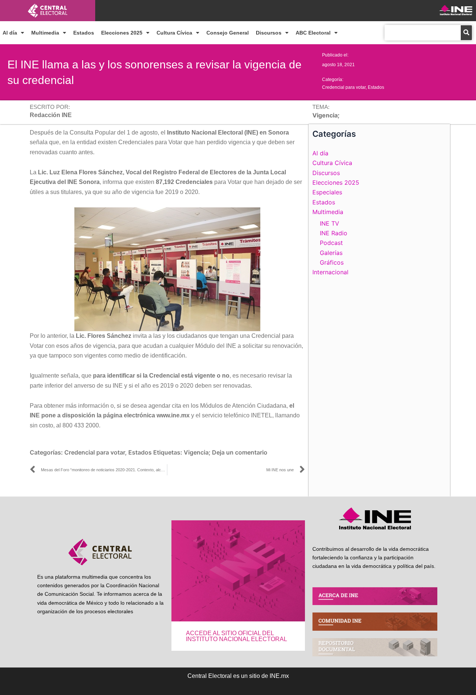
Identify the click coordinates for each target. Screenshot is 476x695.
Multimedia (45, 33)
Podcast (331, 242)
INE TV (329, 223)
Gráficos (332, 262)
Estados (83, 33)
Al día (10, 33)
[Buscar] (466, 32)
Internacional (330, 272)
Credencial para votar (344, 87)
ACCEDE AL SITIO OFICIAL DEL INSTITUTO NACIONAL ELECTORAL (236, 636)
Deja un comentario (239, 452)
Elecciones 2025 (121, 33)
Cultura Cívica (174, 33)
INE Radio (333, 233)
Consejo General (227, 33)
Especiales (327, 192)
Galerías (331, 252)
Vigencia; (197, 452)
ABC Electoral (313, 33)
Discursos (269, 33)
